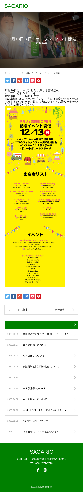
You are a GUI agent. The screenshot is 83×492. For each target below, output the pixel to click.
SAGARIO (16, 6)
